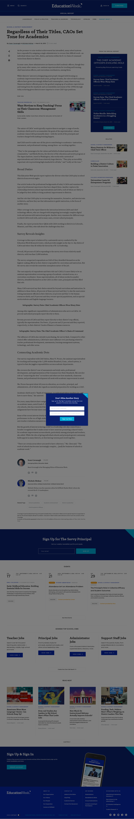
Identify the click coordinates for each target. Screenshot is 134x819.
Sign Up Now (67, 419)
